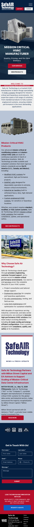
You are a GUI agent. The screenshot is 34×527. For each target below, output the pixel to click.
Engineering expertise (12, 293)
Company (26, 517)
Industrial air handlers (12, 190)
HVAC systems (9, 93)
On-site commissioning (13, 299)
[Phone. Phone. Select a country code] (21, 462)
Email (4, 458)
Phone (20, 458)
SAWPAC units (9, 182)
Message (5, 467)
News (25, 523)
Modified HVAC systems (13, 174)
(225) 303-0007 (13, 526)
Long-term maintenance (13, 304)
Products (26, 519)
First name (6, 450)
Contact (26, 526)
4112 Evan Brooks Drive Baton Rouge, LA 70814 (15, 522)
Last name (22, 450)
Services (26, 521)
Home (25, 515)
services (8, 282)
